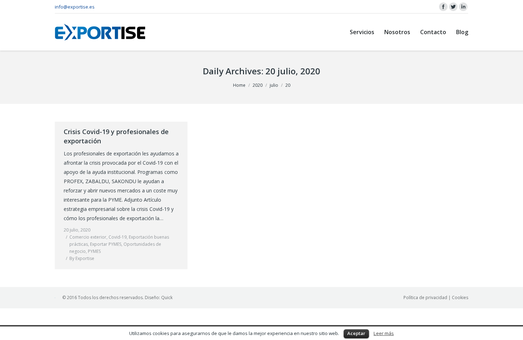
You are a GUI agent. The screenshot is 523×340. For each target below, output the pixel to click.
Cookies (460, 297)
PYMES (94, 251)
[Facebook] (443, 6)
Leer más (384, 333)
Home (239, 85)
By (81, 258)
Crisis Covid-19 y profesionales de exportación (116, 136)
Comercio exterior (87, 237)
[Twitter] (453, 6)
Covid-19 (118, 237)
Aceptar (356, 333)
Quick (167, 297)
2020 (258, 85)
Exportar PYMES (105, 244)
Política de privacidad (425, 297)
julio (274, 85)
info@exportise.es (75, 7)
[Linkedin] (463, 6)
